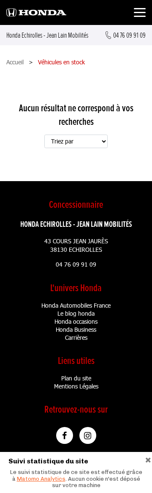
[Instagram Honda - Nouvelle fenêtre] (87, 435)
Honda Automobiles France (76, 305)
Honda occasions (76, 321)
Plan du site (76, 378)
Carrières (76, 337)
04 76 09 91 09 (76, 264)
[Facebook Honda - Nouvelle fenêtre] (64, 435)
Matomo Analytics (41, 479)
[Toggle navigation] (140, 13)
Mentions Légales (76, 386)
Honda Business (76, 329)
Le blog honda (76, 313)
